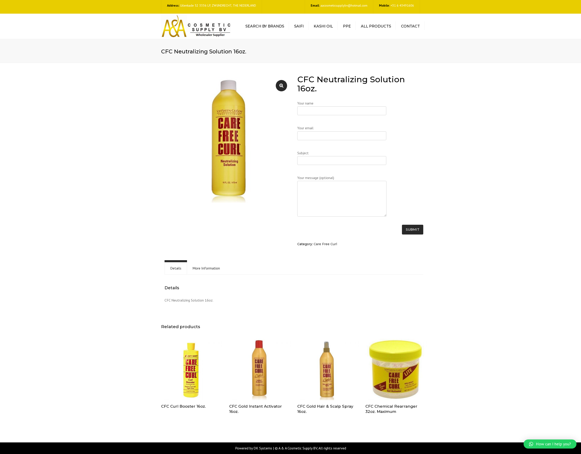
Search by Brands (264, 26)
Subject (303, 153)
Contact (410, 26)
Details (175, 268)
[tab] (176, 268)
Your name (305, 103)
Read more (191, 370)
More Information (206, 268)
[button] (550, 444)
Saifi (299, 26)
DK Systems (263, 448)
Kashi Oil (323, 26)
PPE (347, 26)
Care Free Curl (325, 244)
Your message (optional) (315, 177)
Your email (305, 128)
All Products (376, 26)
